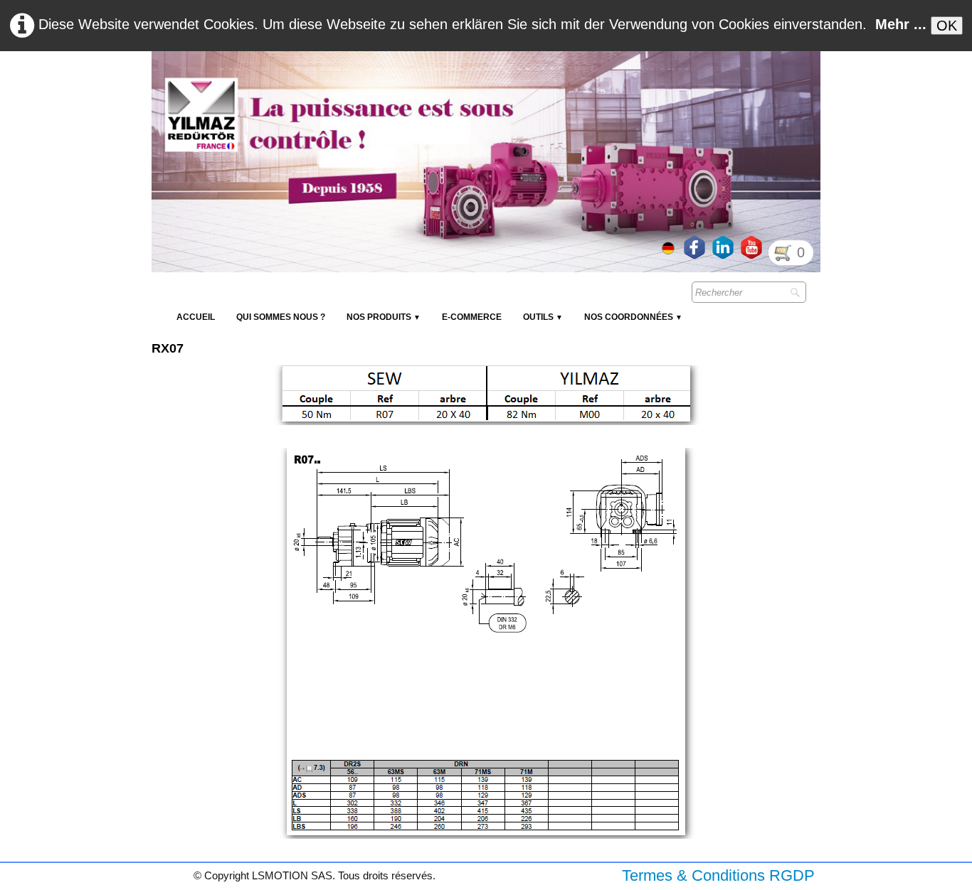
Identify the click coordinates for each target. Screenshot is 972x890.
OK (946, 25)
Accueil (195, 317)
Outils (543, 317)
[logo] (411, 85)
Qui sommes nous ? (280, 317)
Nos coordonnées (633, 317)
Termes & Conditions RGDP (718, 875)
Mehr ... (900, 24)
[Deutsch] (669, 246)
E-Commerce (472, 317)
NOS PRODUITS (384, 317)
